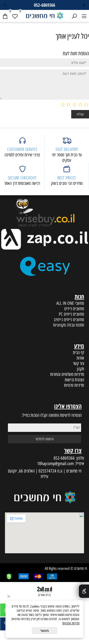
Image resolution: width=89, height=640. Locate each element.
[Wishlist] (15, 16)
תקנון (80, 369)
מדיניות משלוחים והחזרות (67, 374)
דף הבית (78, 352)
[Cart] (5, 16)
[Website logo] (44, 15)
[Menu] (84, 16)
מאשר (44, 631)
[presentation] (5, 5)
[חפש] (74, 16)
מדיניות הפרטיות (70, 623)
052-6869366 (64, 458)
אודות (80, 358)
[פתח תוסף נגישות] (84, 591)
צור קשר (78, 363)
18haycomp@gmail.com (55, 463)
